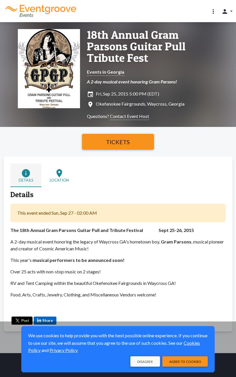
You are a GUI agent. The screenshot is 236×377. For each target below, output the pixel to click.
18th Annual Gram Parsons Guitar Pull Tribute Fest (136, 46)
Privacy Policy (64, 350)
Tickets (118, 141)
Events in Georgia (105, 72)
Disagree (145, 361)
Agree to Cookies (185, 361)
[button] (213, 11)
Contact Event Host (129, 116)
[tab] (25, 175)
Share (47, 320)
